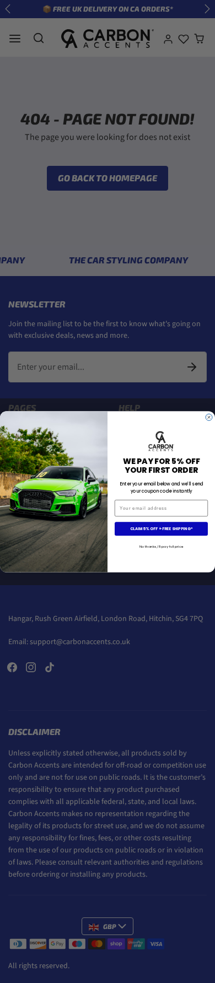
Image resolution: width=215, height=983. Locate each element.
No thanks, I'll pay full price (161, 546)
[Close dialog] (209, 417)
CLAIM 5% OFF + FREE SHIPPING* (161, 528)
